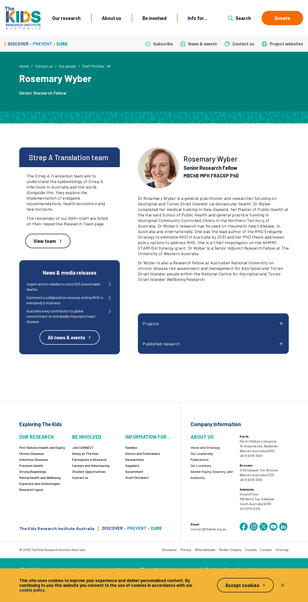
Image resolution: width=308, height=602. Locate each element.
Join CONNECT (83, 447)
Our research (66, 18)
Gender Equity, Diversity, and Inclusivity (212, 474)
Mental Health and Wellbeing (40, 477)
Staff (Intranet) (136, 477)
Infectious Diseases (33, 459)
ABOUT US (202, 437)
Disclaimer (169, 550)
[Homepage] (23, 18)
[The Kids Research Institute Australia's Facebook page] (244, 527)
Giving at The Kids (85, 453)
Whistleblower (205, 550)
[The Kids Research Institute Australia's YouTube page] (273, 527)
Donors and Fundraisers (142, 453)
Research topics (31, 490)
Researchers (134, 459)
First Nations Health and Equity (42, 447)
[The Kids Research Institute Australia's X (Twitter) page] (263, 527)
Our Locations (201, 465)
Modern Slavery (230, 550)
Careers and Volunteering (90, 465)
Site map (282, 550)
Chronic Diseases (31, 453)
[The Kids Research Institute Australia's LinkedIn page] (283, 527)
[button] (158, 167)
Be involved (154, 18)
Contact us (44, 66)
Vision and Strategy (205, 447)
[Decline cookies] (282, 585)
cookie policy (31, 590)
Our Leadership (202, 453)
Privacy (185, 550)
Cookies (251, 550)
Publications (200, 459)
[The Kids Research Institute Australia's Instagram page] (254, 527)
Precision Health (31, 465)
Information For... (148, 437)
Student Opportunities (89, 471)
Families (131, 447)
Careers (266, 550)
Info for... (197, 18)
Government (134, 471)
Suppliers (132, 465)
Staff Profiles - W (96, 66)
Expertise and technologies (39, 484)
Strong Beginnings (32, 471)
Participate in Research (89, 459)
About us (111, 18)
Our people (67, 66)
